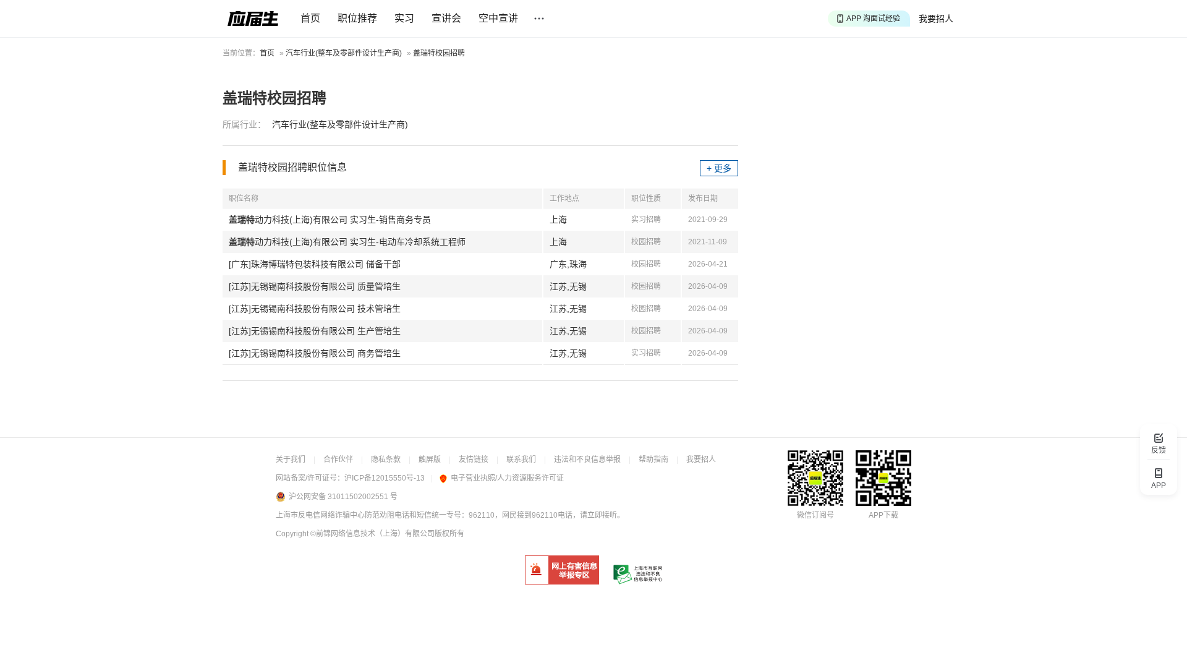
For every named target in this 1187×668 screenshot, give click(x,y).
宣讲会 (446, 18)
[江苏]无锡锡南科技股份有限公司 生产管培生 (315, 331)
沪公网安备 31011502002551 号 (343, 496)
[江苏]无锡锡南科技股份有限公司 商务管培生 (315, 353)
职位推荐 (357, 18)
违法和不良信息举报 (587, 459)
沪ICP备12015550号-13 (384, 478)
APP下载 (883, 515)
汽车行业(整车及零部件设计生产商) (344, 53)
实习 (404, 18)
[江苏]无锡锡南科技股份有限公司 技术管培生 (315, 309)
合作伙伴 (338, 459)
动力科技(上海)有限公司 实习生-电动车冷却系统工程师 (347, 242)
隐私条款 (386, 459)
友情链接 (473, 459)
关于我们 (290, 459)
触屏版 (430, 459)
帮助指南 (653, 459)
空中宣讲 (498, 18)
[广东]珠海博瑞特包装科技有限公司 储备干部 (315, 264)
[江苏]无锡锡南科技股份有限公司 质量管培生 (315, 286)
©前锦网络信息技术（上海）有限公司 (372, 533)
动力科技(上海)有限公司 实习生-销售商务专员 (330, 220)
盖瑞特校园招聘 (439, 53)
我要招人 (936, 19)
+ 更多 (719, 168)
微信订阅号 (815, 515)
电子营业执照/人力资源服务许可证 (507, 478)
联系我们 (521, 459)
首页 (310, 18)
